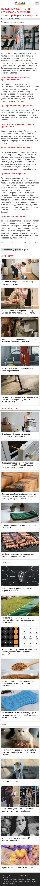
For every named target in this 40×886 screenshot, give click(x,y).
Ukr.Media (14, 73)
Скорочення (6, 243)
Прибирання (29, 243)
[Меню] (37, 3)
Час (36, 243)
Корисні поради (17, 243)
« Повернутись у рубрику (11, 250)
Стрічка (25, 250)
